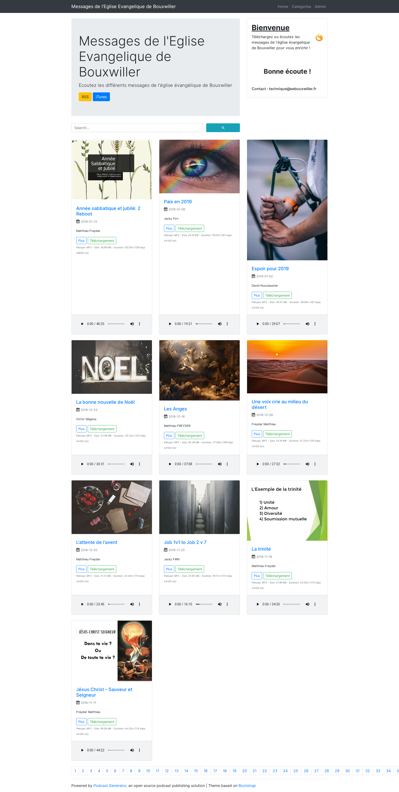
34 (388, 770)
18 (225, 770)
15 (196, 770)
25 (295, 770)
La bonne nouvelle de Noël (105, 402)
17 (215, 770)
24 (285, 770)
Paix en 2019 (178, 201)
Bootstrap (247, 785)
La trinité (261, 549)
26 (306, 770)
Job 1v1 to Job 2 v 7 (185, 542)
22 (264, 770)
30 (347, 770)
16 (206, 770)
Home (283, 6)
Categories (301, 6)
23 (275, 770)
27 (316, 770)
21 (255, 770)
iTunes (101, 96)
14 (186, 770)
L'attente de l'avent (96, 542)
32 (367, 770)
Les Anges (175, 409)
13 (176, 770)
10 (148, 770)
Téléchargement (102, 241)
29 (337, 770)
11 (157, 770)
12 (167, 770)
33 (378, 770)
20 (244, 770)
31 (358, 770)
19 (234, 770)
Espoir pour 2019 (270, 268)
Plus (81, 241)
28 (326, 770)
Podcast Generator (110, 785)
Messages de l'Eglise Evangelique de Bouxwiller (123, 6)
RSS (85, 96)
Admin (320, 6)
